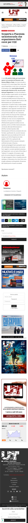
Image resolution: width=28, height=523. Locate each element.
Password (14, 299)
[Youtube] (17, 491)
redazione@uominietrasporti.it (16, 475)
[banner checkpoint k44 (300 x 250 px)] (12, 333)
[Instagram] (20, 491)
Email (2, 231)
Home (3, 25)
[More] (18, 50)
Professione (9, 25)
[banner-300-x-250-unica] (20, 209)
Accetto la (9, 236)
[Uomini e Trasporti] (14, 13)
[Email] (20, 220)
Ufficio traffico (16, 25)
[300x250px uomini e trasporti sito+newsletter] (12, 288)
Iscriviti (14, 239)
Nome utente (14, 294)
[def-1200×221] (14, 6)
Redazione (5, 46)
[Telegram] (16, 220)
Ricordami (14, 308)
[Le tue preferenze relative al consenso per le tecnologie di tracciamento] (2, 520)
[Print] (23, 220)
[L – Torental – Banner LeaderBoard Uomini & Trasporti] (14, 21)
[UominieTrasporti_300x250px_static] (12, 263)
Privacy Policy (12, 236)
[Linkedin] (13, 220)
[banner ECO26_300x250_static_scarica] (7, 209)
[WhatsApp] (9, 220)
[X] (6, 220)
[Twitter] (14, 491)
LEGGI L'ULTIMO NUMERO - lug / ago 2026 (12, 337)
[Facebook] (2, 220)
